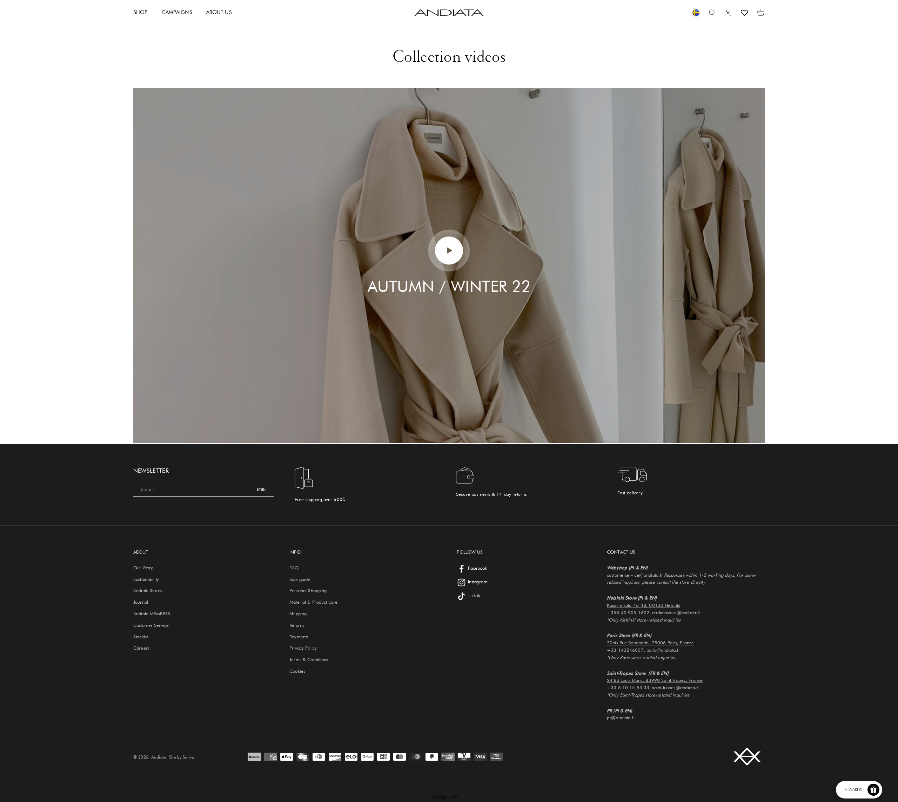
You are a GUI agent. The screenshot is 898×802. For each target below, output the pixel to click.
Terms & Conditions (308, 659)
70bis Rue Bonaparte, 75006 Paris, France (650, 642)
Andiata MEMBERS (151, 613)
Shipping (298, 613)
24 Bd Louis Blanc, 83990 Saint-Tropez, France (655, 680)
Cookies (297, 671)
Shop (140, 12)
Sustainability (146, 579)
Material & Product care (313, 602)
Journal (140, 602)
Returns (296, 625)
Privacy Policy (303, 648)
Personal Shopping (308, 590)
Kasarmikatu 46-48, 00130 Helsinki (643, 605)
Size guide (299, 579)
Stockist (140, 636)
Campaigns (177, 12)
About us (219, 12)
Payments (298, 636)
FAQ (294, 567)
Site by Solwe (181, 757)
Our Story (143, 567)
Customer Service (151, 625)
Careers (141, 648)
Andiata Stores (147, 590)
